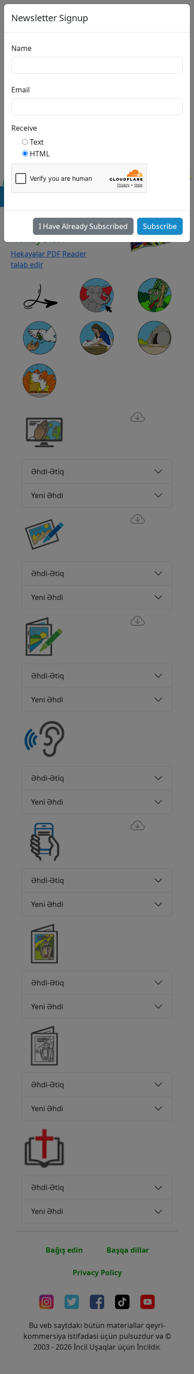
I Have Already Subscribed (83, 226)
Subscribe (160, 226)
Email (20, 90)
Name (21, 48)
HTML (40, 154)
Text (37, 142)
